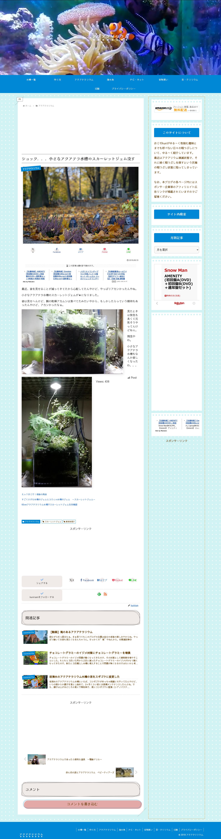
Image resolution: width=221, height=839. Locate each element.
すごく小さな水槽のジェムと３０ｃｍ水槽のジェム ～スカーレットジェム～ (58, 499)
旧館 (176, 829)
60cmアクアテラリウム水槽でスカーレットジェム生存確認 (49, 504)
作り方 (92, 829)
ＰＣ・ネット (134, 829)
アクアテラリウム (32, 521)
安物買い (148, 829)
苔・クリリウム (163, 829)
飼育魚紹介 (70, 521)
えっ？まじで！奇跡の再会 (34, 494)
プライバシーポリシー (191, 829)
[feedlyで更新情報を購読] (99, 594)
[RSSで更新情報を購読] (105, 594)
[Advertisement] (81, 131)
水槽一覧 (82, 829)
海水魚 (122, 829)
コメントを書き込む (82, 804)
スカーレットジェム (53, 521)
